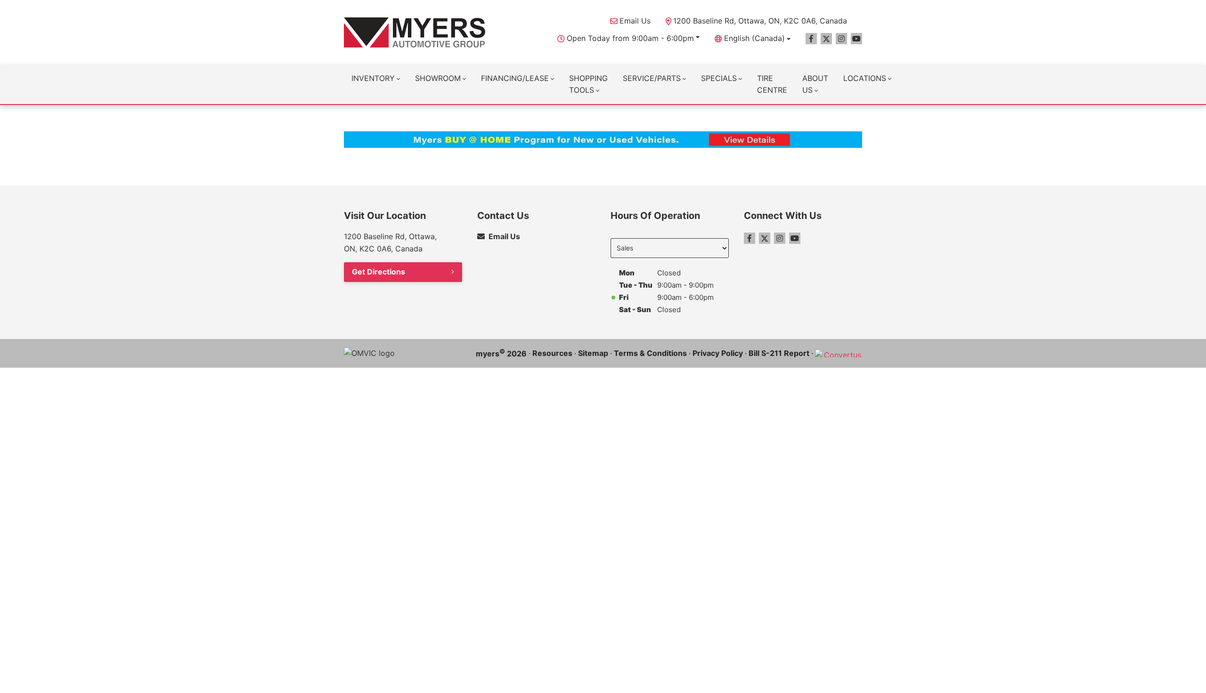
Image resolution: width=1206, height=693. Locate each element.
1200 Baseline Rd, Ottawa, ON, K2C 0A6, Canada (760, 20)
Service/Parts (652, 78)
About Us (815, 84)
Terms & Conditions (650, 353)
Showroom (438, 78)
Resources (552, 353)
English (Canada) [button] (754, 38)
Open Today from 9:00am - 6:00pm (630, 38)
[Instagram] (841, 38)
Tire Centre (772, 84)
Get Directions (378, 271)
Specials (719, 78)
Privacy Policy (718, 353)
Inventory (373, 78)
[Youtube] (856, 38)
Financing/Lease (515, 78)
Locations (864, 78)
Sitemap (593, 353)
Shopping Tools (588, 84)
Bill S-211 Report (779, 353)
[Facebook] (811, 38)
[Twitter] (826, 38)
